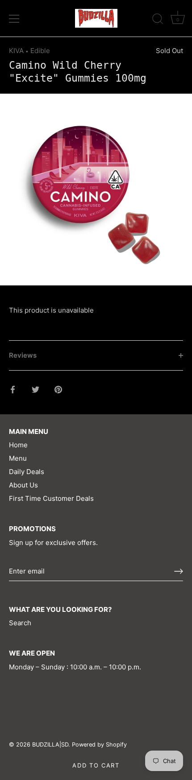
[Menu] (14, 19)
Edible (40, 50)
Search (20, 623)
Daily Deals (26, 471)
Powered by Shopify (99, 744)
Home (18, 445)
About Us (23, 485)
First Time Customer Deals (51, 498)
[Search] (157, 20)
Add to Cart (96, 765)
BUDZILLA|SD (50, 744)
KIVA (16, 50)
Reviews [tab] (23, 355)
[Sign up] (178, 571)
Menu (18, 458)
